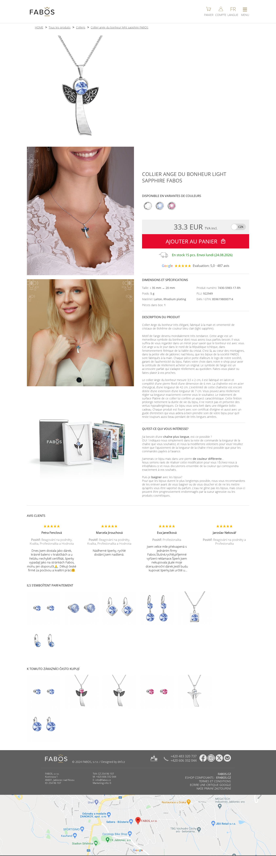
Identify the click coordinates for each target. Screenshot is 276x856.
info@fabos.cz (103, 780)
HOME (39, 27)
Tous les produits (60, 27)
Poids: (148, 293)
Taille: (158, 288)
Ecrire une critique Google (210, 785)
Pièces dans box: (154, 305)
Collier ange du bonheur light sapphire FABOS (119, 27)
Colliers (80, 27)
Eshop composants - (208, 777)
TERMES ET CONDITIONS (215, 781)
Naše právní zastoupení (214, 788)
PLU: (205, 293)
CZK (240, 227)
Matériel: (164, 299)
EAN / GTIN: (215, 299)
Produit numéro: (219, 288)
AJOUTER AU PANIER (192, 241)
